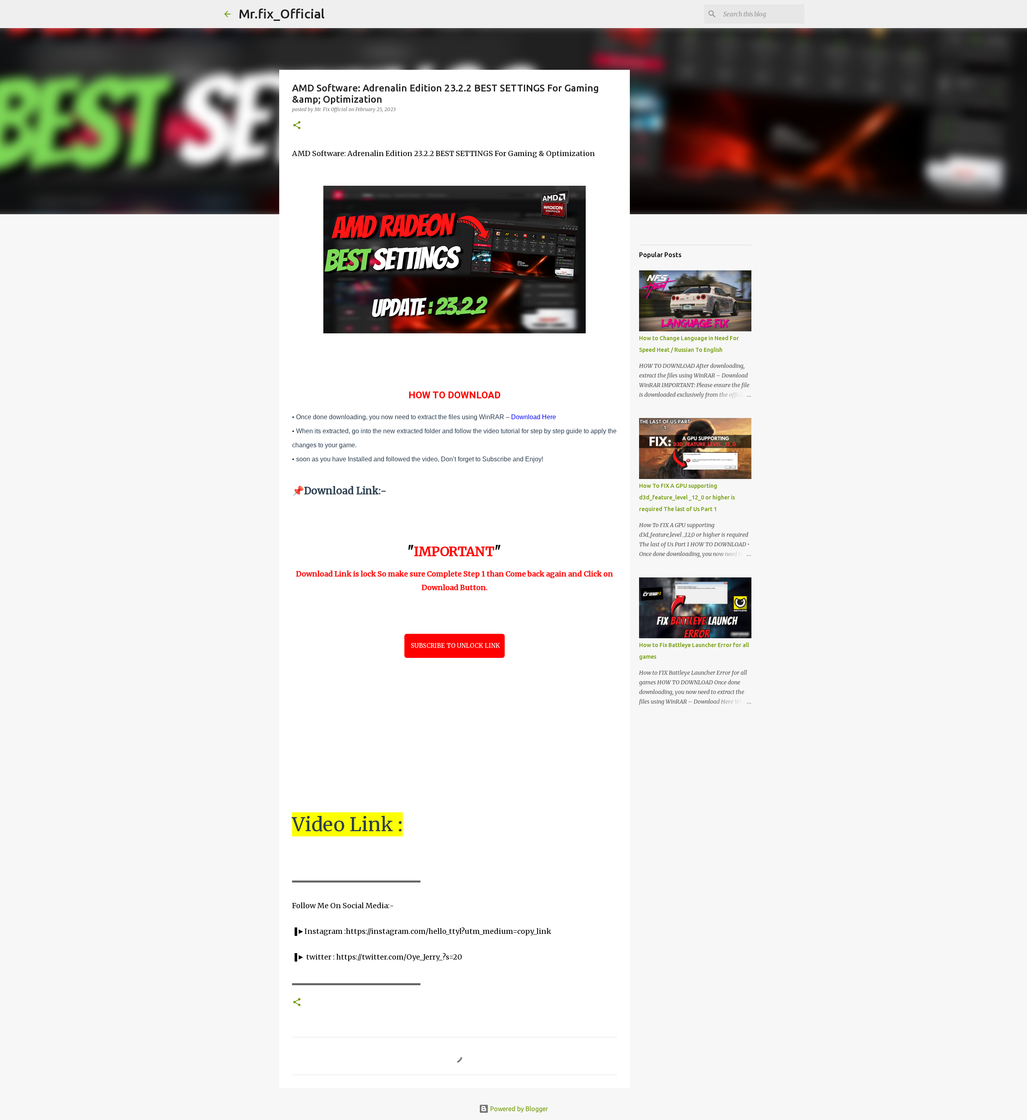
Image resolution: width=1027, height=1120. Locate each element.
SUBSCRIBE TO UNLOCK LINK (454, 645)
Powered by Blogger (518, 1108)
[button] (297, 125)
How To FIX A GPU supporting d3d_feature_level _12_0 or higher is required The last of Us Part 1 (687, 497)
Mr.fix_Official (282, 13)
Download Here (533, 417)
